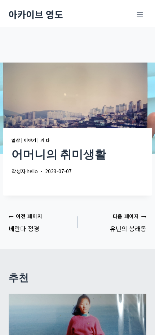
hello (32, 171)
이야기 (30, 140)
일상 (16, 140)
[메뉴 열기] (139, 14)
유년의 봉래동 (128, 222)
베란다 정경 (25, 222)
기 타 (45, 140)
